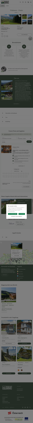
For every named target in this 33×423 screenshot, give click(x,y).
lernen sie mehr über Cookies (11, 211)
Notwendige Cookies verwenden (16, 216)
